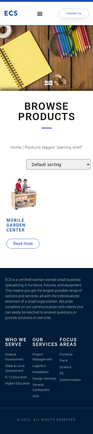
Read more (23, 243)
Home (16, 147)
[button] (39, 13)
